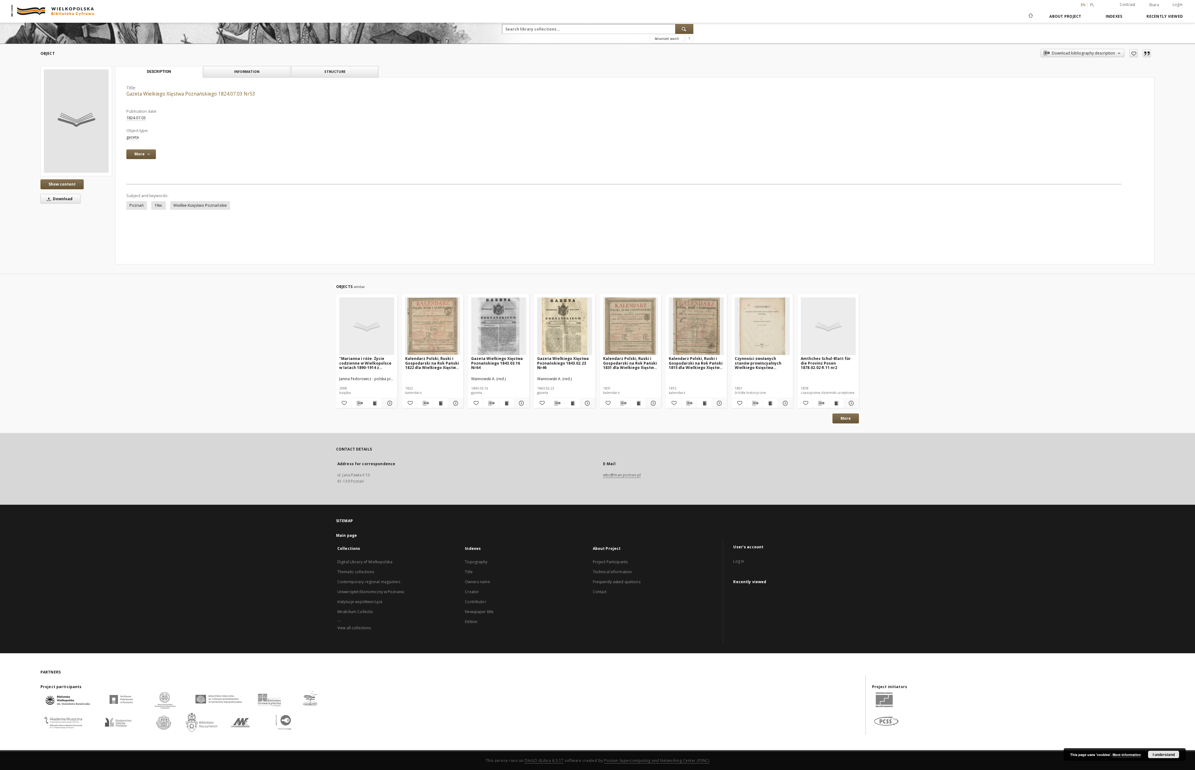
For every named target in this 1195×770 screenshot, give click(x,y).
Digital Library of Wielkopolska (364, 562)
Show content (62, 184)
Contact (600, 591)
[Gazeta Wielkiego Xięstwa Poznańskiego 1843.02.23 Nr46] (564, 326)
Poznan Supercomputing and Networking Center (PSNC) (656, 760)
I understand (1164, 754)
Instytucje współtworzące (359, 601)
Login (1178, 4)
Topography (476, 562)
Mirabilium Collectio (355, 611)
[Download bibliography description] (358, 403)
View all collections (354, 628)
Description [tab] (159, 71)
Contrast (1128, 4)
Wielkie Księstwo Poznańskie (200, 205)
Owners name (477, 581)
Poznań (136, 205)
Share (1154, 4)
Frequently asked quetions (616, 581)
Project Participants (610, 562)
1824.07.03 (136, 117)
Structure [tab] (334, 71)
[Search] (684, 29)
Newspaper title (479, 611)
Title (469, 571)
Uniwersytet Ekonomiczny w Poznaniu (370, 591)
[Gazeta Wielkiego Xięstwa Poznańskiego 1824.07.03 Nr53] (76, 121)
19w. (158, 205)
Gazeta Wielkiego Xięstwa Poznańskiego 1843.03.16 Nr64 (497, 363)
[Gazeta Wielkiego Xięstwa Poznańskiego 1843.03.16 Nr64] (498, 326)
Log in (738, 561)
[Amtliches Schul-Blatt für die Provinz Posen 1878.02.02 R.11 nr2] (828, 326)
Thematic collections (355, 571)
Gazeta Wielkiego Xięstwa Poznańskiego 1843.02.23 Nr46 (563, 363)
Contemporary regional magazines (368, 581)
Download (62, 198)
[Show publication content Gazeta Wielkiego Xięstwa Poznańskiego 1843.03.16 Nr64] (506, 403)
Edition (471, 621)
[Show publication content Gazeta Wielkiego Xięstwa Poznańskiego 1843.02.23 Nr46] (572, 403)
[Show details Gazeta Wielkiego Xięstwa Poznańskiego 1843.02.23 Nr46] (586, 403)
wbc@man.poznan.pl (622, 475)
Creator (472, 591)
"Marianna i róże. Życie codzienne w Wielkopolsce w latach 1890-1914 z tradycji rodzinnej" (365, 363)
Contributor (475, 601)
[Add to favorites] (1133, 53)
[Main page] (1030, 16)
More (846, 418)
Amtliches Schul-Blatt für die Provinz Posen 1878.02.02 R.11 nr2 (826, 363)
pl (1092, 5)
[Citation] (1147, 53)
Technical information (612, 571)
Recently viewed (1164, 16)
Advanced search (667, 38)
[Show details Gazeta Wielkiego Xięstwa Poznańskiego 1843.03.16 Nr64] (520, 403)
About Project (1065, 16)
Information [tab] (247, 71)
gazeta (132, 137)
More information (1127, 754)
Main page (346, 535)
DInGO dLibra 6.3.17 (544, 760)
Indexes (1114, 16)
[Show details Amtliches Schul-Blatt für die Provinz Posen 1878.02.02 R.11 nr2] (850, 403)
